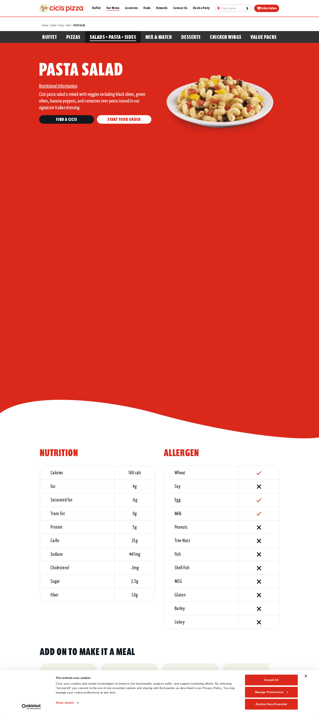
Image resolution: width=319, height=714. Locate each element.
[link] (61, 8)
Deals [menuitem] (147, 8)
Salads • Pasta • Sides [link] (61, 25)
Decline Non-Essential (271, 704)
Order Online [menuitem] (269, 8)
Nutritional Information (58, 86)
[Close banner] (306, 676)
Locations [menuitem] (131, 8)
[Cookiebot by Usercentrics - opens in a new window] (31, 707)
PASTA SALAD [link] (79, 25)
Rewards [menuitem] (161, 8)
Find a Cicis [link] (66, 119)
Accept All (271, 679)
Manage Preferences (269, 692)
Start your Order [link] (124, 119)
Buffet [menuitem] (96, 8)
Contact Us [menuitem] (180, 8)
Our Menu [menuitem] (112, 8)
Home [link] (45, 25)
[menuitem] (233, 8)
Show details (65, 702)
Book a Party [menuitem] (201, 8)
